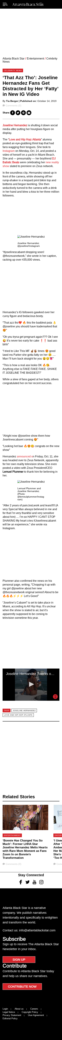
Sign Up (19, 959)
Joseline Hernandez (15, 125)
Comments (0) (13, 105)
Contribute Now (22, 986)
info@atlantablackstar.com (37, 930)
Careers (34, 1008)
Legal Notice (9, 1012)
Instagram (9, 150)
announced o (25, 456)
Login (5, 1008)
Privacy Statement (12, 1015)
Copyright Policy (30, 1012)
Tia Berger (12, 101)
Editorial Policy (10, 1018)
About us (19, 1008)
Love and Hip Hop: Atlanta (25, 139)
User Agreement (36, 1015)
